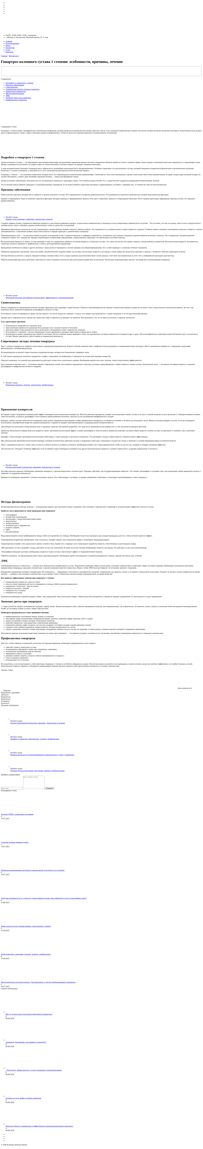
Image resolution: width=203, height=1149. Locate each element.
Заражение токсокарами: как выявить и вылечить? (26, 1042)
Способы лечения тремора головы (14, 842)
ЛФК (8, 96)
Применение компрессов (16, 91)
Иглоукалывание (12, 43)
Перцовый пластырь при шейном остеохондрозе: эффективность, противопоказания (40, 298)
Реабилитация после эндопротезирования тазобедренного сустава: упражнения (42, 755)
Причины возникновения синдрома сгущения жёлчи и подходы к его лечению (32, 870)
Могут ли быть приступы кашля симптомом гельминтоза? (29, 1014)
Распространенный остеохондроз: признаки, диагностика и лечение (33, 467)
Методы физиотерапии (15, 94)
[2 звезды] (53, 680)
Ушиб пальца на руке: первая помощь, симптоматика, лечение (26, 926)
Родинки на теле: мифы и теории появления (23, 1098)
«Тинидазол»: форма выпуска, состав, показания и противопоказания (34, 1070)
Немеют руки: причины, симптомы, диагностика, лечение (29, 219)
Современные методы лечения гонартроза (22, 89)
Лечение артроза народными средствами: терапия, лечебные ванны (37, 771)
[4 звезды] (124, 680)
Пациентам (10, 48)
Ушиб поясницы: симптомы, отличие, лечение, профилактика (26, 954)
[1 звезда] (18, 680)
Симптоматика (12, 87)
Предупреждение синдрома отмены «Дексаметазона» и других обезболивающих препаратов (38, 982)
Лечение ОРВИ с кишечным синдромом (17, 814)
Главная (9, 41)
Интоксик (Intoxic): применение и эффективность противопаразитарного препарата (39, 1126)
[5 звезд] (159, 680)
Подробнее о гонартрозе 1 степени (19, 83)
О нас (8, 50)
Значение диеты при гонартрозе (18, 98)
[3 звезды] (89, 680)
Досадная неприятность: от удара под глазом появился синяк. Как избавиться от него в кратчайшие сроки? (44, 898)
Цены (8, 46)
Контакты (10, 52)
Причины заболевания (15, 85)
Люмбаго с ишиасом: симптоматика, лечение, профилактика (34, 739)
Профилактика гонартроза (16, 100)
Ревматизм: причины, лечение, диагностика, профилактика (29, 385)
